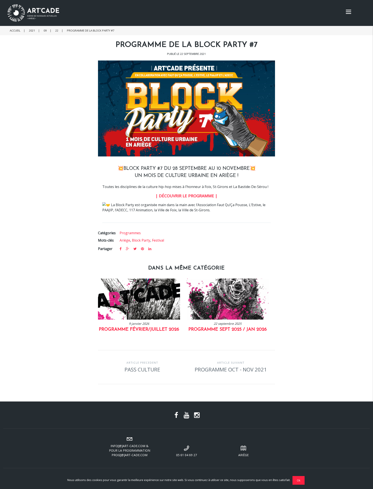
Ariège (125, 240)
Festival (158, 240)
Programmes (130, 233)
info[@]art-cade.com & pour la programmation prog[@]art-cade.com (129, 450)
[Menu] (348, 11)
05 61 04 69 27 (186, 455)
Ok (298, 480)
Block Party (141, 240)
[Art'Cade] (189, 13)
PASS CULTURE (142, 367)
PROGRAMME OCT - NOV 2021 (231, 367)
